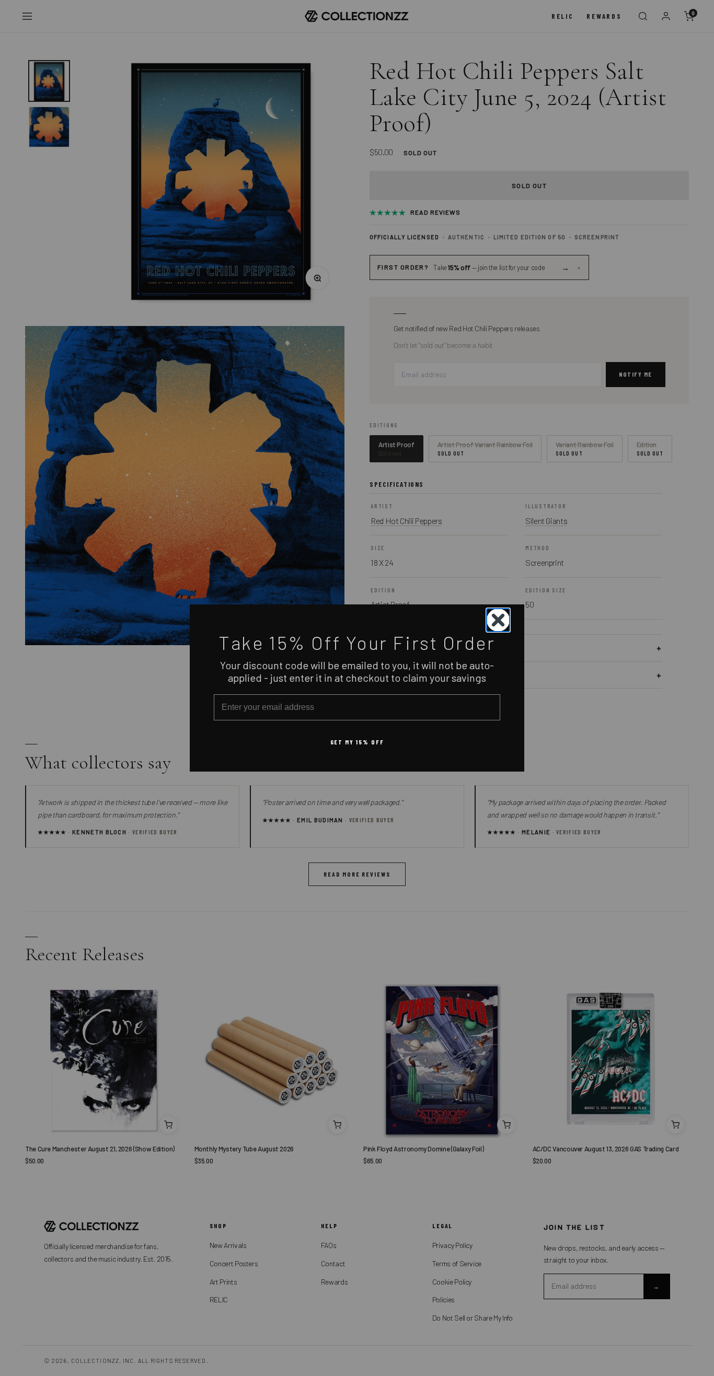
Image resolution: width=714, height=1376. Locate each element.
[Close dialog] (498, 620)
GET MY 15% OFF (357, 741)
